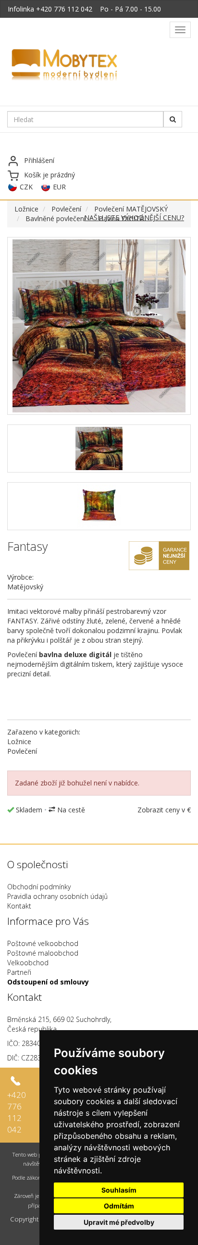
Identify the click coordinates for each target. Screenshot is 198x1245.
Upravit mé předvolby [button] (119, 1222)
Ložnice (26, 208)
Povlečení (66, 208)
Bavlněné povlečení (55, 218)
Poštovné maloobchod (42, 953)
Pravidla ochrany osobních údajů (57, 896)
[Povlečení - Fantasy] (99, 326)
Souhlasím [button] (118, 1190)
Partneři (19, 972)
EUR (59, 186)
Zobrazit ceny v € (164, 809)
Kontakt (19, 905)
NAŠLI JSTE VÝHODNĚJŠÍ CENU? (134, 217)
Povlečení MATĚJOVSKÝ (131, 208)
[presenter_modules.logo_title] (87, 66)
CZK (26, 186)
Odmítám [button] (119, 1206)
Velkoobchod (28, 962)
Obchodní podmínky (39, 886)
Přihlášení (39, 160)
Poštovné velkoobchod (42, 943)
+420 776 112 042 (64, 8)
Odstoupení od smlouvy (48, 981)
